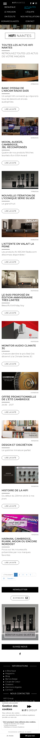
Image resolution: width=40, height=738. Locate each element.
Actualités (30, 7)
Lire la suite (10, 109)
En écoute (10, 17)
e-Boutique (10, 671)
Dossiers (9, 684)
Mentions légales (13, 687)
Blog (7, 676)
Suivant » (10, 578)
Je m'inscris (18, 598)
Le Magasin (10, 12)
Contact (30, 21)
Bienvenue (10, 7)
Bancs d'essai (11, 679)
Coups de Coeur (12, 682)
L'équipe (30, 12)
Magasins (9, 673)
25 (4, 578)
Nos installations (30, 17)
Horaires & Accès (10, 21)
